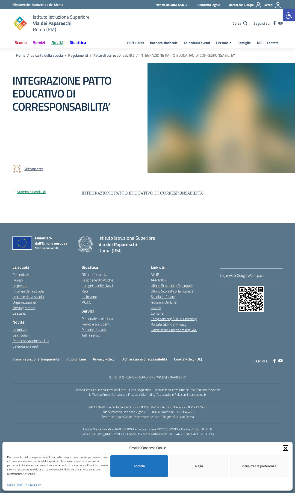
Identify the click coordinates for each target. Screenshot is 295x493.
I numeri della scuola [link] (28, 291)
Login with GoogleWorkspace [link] (242, 275)
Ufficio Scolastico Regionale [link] (172, 285)
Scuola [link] (21, 42)
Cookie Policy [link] (15, 484)
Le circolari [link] (20, 335)
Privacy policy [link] (33, 484)
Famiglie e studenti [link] (96, 324)
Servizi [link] (39, 42)
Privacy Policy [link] (104, 359)
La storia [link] (19, 313)
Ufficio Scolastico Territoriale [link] (172, 291)
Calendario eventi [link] (197, 42)
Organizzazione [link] (24, 302)
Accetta (139, 466)
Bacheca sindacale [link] (164, 42)
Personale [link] (223, 42)
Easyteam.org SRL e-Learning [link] (174, 319)
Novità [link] (57, 42)
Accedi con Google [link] (241, 4)
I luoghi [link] (18, 280)
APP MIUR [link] (159, 280)
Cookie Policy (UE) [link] (188, 359)
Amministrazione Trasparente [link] (35, 359)
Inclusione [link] (89, 296)
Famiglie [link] (244, 42)
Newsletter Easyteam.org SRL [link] (174, 330)
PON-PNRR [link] (135, 42)
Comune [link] (157, 313)
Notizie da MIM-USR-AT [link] (172, 4)
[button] (285, 448)
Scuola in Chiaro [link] (163, 296)
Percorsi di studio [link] (94, 329)
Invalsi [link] (156, 307)
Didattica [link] (78, 42)
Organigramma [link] (23, 307)
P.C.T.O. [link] (87, 302)
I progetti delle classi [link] (97, 285)
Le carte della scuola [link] (28, 296)
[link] (289, 15)
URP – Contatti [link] (268, 42)
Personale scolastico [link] (97, 318)
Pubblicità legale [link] (208, 4)
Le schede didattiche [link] (97, 280)
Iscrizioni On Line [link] (164, 302)
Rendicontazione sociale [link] (30, 340)
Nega (199, 466)
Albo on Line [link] (76, 359)
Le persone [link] (20, 285)
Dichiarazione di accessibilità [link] (144, 359)
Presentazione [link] (23, 274)
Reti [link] (85, 291)
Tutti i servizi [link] (91, 335)
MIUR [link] (155, 274)
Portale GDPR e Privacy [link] (168, 324)
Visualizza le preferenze (259, 466)
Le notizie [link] (19, 329)
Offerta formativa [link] (95, 274)
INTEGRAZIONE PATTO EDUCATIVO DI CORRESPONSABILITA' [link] (143, 193)
